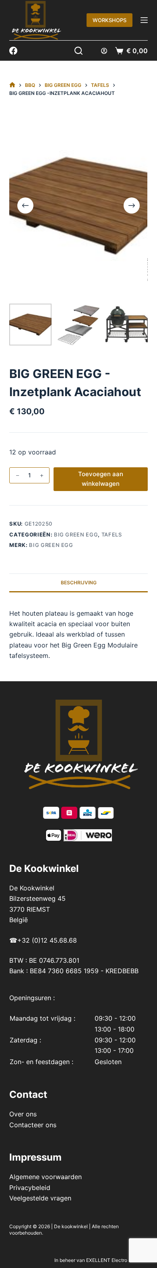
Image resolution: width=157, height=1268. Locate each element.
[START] (12, 85)
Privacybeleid (29, 1188)
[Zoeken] (78, 51)
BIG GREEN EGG (76, 534)
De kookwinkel (71, 1226)
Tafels (111, 534)
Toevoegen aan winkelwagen (100, 479)
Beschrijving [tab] (79, 583)
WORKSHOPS (109, 20)
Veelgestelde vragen (40, 1198)
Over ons (23, 1114)
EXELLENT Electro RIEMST (116, 1260)
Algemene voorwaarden (45, 1177)
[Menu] (144, 20)
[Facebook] (13, 51)
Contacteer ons (32, 1125)
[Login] (104, 51)
